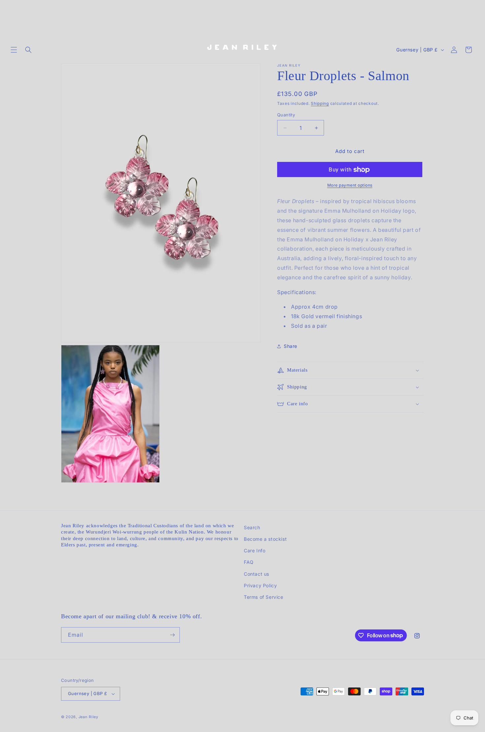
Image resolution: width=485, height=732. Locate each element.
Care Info (254, 550)
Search (252, 527)
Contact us (256, 574)
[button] (14, 50)
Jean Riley (88, 717)
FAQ (249, 562)
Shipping (320, 103)
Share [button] (290, 346)
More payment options (349, 185)
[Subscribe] (172, 635)
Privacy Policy (260, 585)
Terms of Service (263, 597)
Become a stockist (265, 539)
